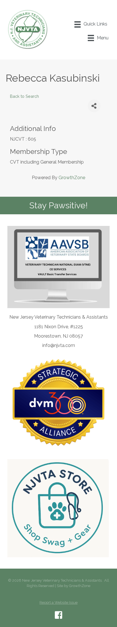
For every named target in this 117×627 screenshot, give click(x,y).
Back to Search (24, 96)
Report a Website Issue (58, 602)
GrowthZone (71, 177)
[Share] (94, 105)
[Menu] (90, 24)
